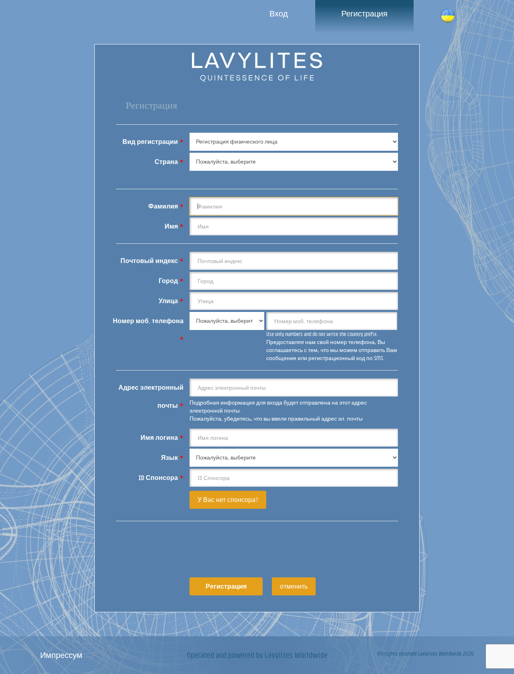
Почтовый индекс (152, 260)
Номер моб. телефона (148, 324)
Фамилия (166, 206)
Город (171, 280)
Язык (172, 457)
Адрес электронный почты (151, 390)
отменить (294, 586)
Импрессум (61, 655)
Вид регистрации (153, 141)
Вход (278, 13)
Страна (169, 161)
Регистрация (364, 13)
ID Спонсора (161, 477)
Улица (171, 301)
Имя (174, 226)
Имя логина (162, 437)
